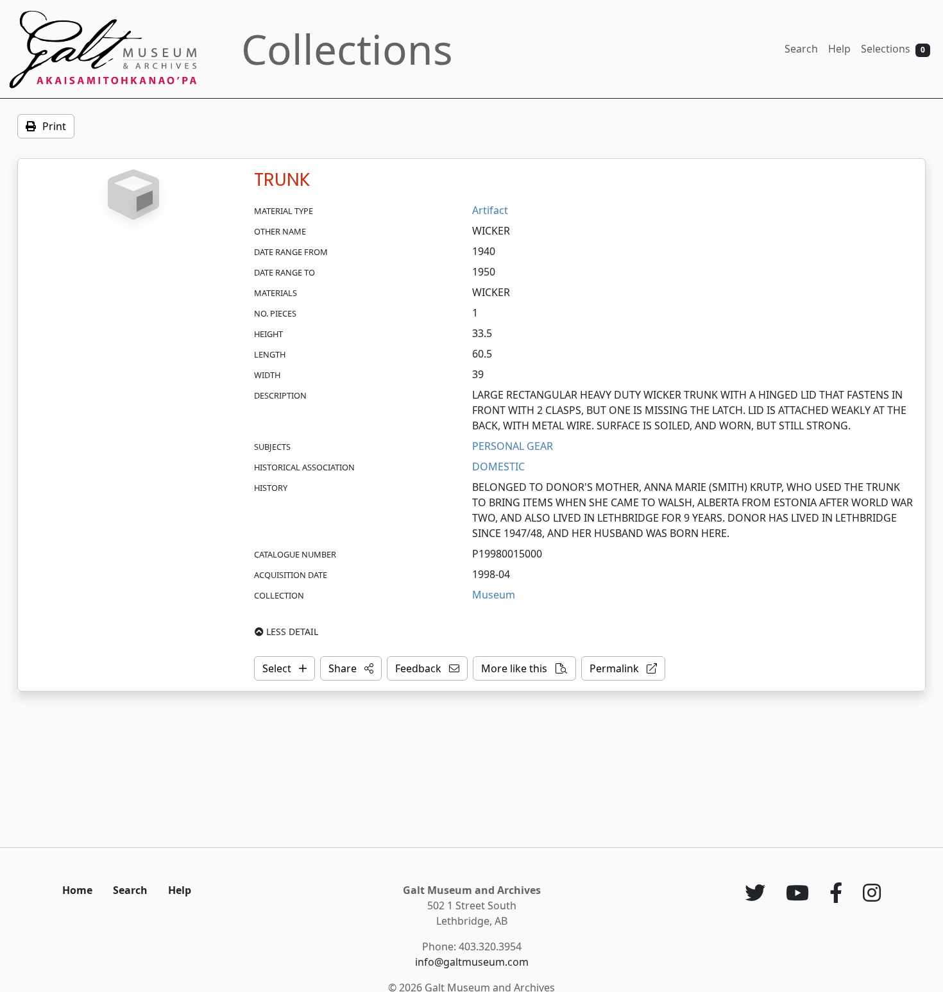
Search (801, 49)
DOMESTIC (498, 466)
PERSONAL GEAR (512, 446)
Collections (347, 49)
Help (839, 49)
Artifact (490, 210)
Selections (893, 49)
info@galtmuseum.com (472, 962)
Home (77, 890)
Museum (493, 595)
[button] (351, 668)
